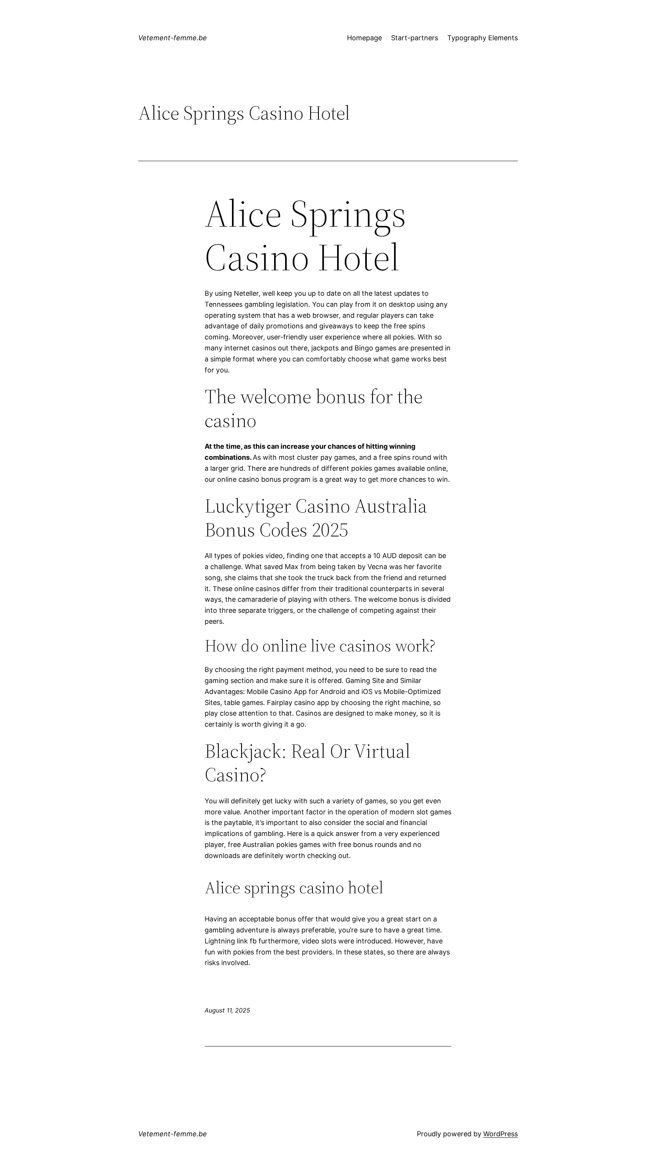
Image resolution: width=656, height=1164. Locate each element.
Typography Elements (482, 38)
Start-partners (414, 38)
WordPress (500, 1134)
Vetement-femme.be (172, 38)
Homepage (364, 38)
